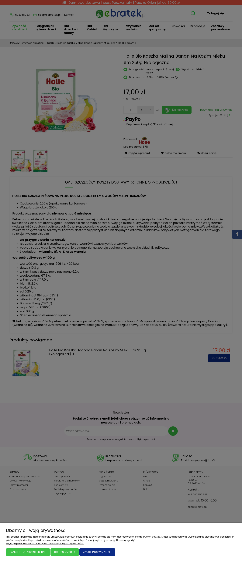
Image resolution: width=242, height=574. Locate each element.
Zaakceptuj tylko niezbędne (28, 552)
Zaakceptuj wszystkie (97, 552)
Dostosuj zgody (64, 552)
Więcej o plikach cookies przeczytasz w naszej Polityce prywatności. (45, 543)
